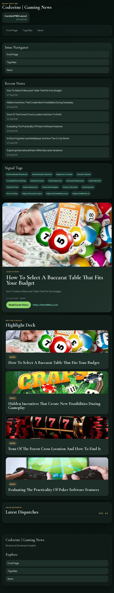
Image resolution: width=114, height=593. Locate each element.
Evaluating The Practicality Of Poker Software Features (53, 489)
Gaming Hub (88, 187)
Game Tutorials (70, 187)
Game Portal (12, 187)
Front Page (12, 30)
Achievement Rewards (17, 174)
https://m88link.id (81, 193)
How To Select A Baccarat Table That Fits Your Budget (54, 362)
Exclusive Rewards (75, 180)
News (40, 30)
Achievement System (42, 174)
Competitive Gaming (16, 180)
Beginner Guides (64, 174)
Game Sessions (30, 187)
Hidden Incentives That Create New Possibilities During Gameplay (54, 405)
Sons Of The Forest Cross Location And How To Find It (54, 448)
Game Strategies (50, 187)
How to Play (12, 193)
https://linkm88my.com (57, 193)
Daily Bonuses (37, 180)
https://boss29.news (32, 193)
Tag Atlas (27, 30)
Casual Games (84, 174)
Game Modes (95, 180)
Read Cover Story (18, 304)
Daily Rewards (55, 180)
